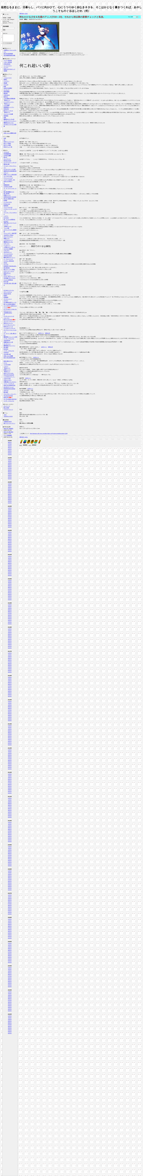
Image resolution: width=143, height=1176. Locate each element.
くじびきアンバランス (9, 328)
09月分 (10, 464)
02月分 (10, 452)
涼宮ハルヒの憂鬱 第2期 (10, 133)
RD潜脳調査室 (7, 153)
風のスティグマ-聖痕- (9, 269)
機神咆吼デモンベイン (9, 345)
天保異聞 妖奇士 (8, 312)
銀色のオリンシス (8, 326)
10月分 (10, 463)
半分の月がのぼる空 (9, 375)
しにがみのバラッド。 (9, 376)
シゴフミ (6, 216)
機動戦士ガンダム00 (9, 119)
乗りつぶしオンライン (9, 423)
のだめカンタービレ (9, 290)
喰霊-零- (6, 96)
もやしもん (6, 243)
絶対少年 (6, 397)
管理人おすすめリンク (9, 69)
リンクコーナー (8, 65)
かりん (5, 363)
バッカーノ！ (7, 245)
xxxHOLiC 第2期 (8, 186)
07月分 (10, 444)
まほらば (6, 390)
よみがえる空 (7, 378)
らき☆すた (6, 250)
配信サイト (7, 100)
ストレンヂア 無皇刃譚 (10, 233)
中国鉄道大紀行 (8, 421)
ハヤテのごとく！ (8, 240)
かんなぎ (6, 84)
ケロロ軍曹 (6, 105)
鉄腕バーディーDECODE (10, 174)
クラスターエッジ (8, 409)
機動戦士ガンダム (8, 242)
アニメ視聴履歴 (8, 435)
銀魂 (5, 86)
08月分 (10, 442)
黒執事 (5, 83)
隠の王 (5, 157)
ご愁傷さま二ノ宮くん (9, 247)
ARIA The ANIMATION (9, 385)
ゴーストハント (8, 299)
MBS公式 (47, 333)
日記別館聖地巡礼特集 (9, 55)
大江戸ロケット (8, 252)
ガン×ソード (7, 406)
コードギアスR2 (8, 176)
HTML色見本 (7, 64)
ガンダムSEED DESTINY (10, 399)
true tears (6, 217)
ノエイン (6, 366)
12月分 (10, 459)
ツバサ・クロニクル (9, 338)
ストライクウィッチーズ (10, 162)
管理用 (5, 71)
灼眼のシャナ (7, 195)
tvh (4, 140)
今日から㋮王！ (8, 380)
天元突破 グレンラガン (10, 278)
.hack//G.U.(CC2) (8, 416)
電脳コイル (6, 238)
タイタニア (6, 90)
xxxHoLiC (6, 352)
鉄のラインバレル (8, 110)
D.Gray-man (7, 204)
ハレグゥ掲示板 (8, 60)
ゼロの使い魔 (7, 354)
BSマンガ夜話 (7, 143)
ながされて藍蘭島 (8, 249)
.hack (5, 414)
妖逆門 (5, 295)
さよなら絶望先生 (8, 280)
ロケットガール (8, 292)
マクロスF (6, 152)
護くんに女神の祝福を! (10, 304)
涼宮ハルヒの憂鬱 (8, 356)
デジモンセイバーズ (9, 316)
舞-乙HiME (6, 407)
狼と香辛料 (6, 193)
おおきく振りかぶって (9, 276)
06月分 (10, 445)
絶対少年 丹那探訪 (8, 428)
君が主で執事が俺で (9, 198)
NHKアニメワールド (9, 141)
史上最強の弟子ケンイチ (10, 302)
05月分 (10, 447)
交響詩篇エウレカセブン (10, 382)
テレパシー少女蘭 (8, 114)
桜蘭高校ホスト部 (8, 342)
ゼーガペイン (7, 344)
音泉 (5, 138)
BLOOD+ (6, 349)
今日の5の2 (7, 95)
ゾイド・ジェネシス (9, 383)
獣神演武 (6, 205)
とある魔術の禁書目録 (9, 98)
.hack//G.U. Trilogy (8, 235)
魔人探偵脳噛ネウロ (9, 192)
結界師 (5, 200)
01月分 (10, 454)
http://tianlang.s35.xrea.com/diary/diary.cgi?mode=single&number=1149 (48, 433)
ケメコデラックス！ (9, 102)
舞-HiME (6, 392)
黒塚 (5, 117)
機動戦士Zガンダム (9, 122)
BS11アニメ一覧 (8, 147)
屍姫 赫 (5, 93)
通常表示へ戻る (24, 13)
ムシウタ (6, 264)
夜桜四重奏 (6, 91)
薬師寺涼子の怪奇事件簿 (10, 171)
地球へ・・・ (7, 274)
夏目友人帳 (6, 164)
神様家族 (6, 115)
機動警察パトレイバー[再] (10, 337)
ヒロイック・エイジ (9, 271)
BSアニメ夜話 (7, 145)
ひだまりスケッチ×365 (10, 169)
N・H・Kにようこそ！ (9, 325)
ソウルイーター (8, 77)
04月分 (10, 449)
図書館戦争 (6, 185)
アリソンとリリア (8, 178)
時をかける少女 (8, 319)
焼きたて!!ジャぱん (9, 373)
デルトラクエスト (8, 236)
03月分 (10, 451)
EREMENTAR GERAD (9, 388)
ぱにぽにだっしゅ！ (9, 387)
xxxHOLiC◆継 (7, 155)
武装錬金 (6, 297)
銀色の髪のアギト (8, 361)
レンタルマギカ (8, 202)
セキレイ (6, 172)
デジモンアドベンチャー (10, 121)
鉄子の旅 (6, 281)
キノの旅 (6, 228)
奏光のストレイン (8, 323)
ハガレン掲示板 (8, 62)
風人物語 (6, 347)
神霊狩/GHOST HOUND (10, 197)
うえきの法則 (7, 364)
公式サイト (41, 333)
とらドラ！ (6, 81)
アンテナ (6, 67)
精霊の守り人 (7, 273)
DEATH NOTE (7, 293)
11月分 (10, 461)
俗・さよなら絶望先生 (9, 219)
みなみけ (6, 221)
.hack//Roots (7, 340)
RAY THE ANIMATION (9, 357)
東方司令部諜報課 (8, 53)
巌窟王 (5, 79)
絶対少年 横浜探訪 (8, 432)
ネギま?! (6, 300)
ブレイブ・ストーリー (9, 321)
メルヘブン (6, 318)
